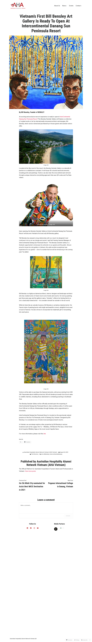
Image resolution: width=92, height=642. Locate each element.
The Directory (34, 454)
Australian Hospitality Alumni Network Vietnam (22, 638)
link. (45, 434)
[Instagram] (34, 528)
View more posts (30, 471)
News (64, 5)
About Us (57, 5)
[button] (46, 203)
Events (71, 5)
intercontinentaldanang (56, 454)
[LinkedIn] (27, 528)
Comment (68, 515)
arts (42, 454)
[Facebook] (31, 528)
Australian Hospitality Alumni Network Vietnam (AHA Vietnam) (40, 452)
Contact (78, 5)
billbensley (46, 454)
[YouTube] (38, 528)
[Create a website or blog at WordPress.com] (35, 638)
